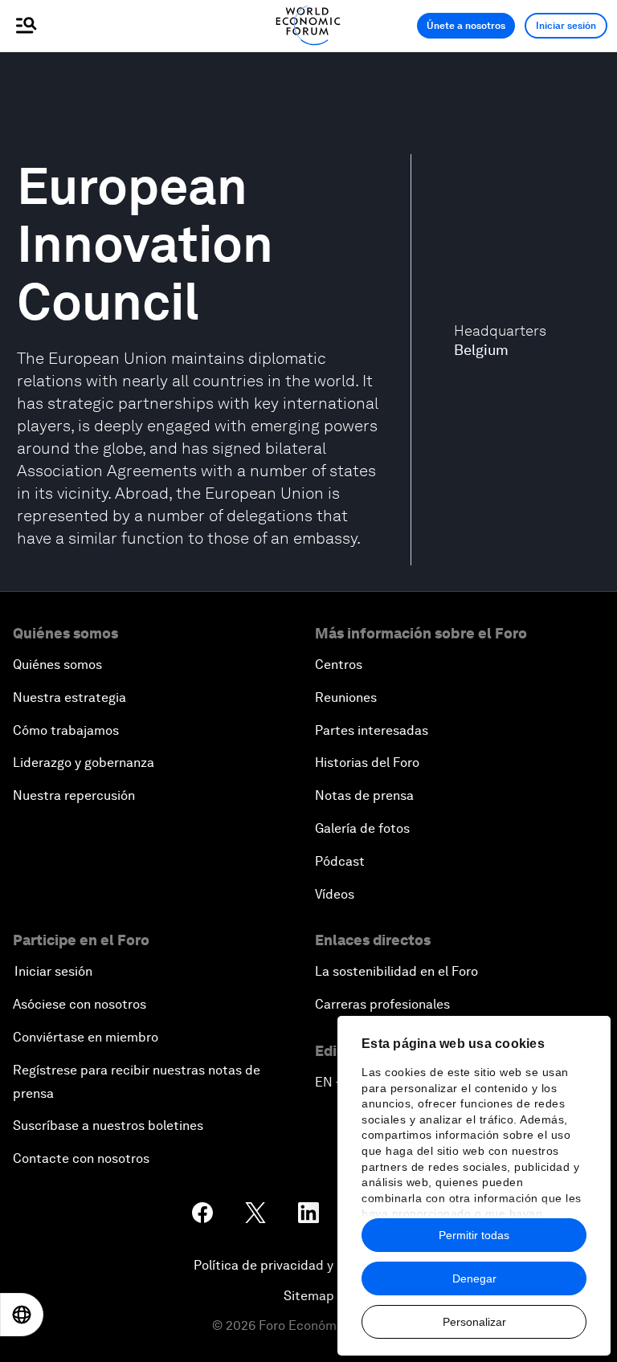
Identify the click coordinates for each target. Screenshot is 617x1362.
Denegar (474, 1278)
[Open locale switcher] (22, 1314)
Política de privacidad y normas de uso (308, 1265)
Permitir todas (474, 1235)
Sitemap (309, 1295)
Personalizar (474, 1321)
